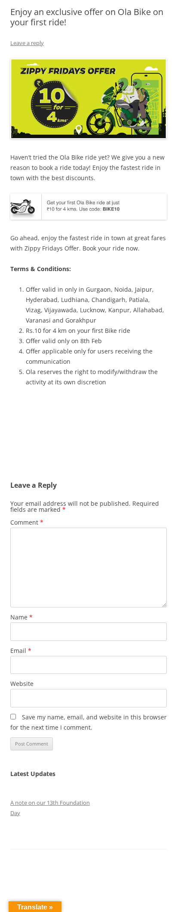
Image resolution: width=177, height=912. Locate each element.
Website (22, 683)
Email (20, 650)
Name (21, 617)
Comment (26, 522)
